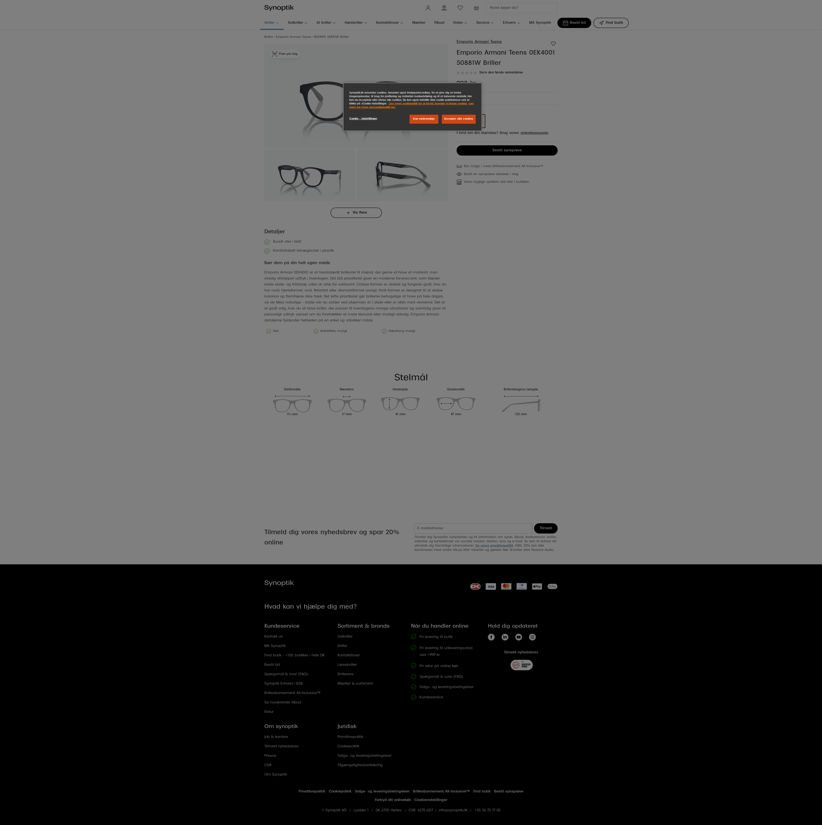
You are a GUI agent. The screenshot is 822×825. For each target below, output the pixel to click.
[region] (412, 107)
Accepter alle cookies (458, 119)
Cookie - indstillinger (363, 118)
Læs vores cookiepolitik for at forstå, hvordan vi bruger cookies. (428, 104)
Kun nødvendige (424, 119)
